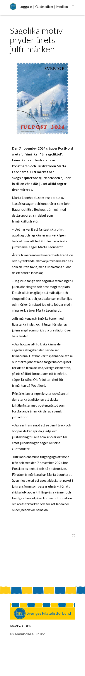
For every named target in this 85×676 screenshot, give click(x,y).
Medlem (62, 7)
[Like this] (73, 536)
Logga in (25, 7)
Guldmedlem (44, 7)
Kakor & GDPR (20, 626)
